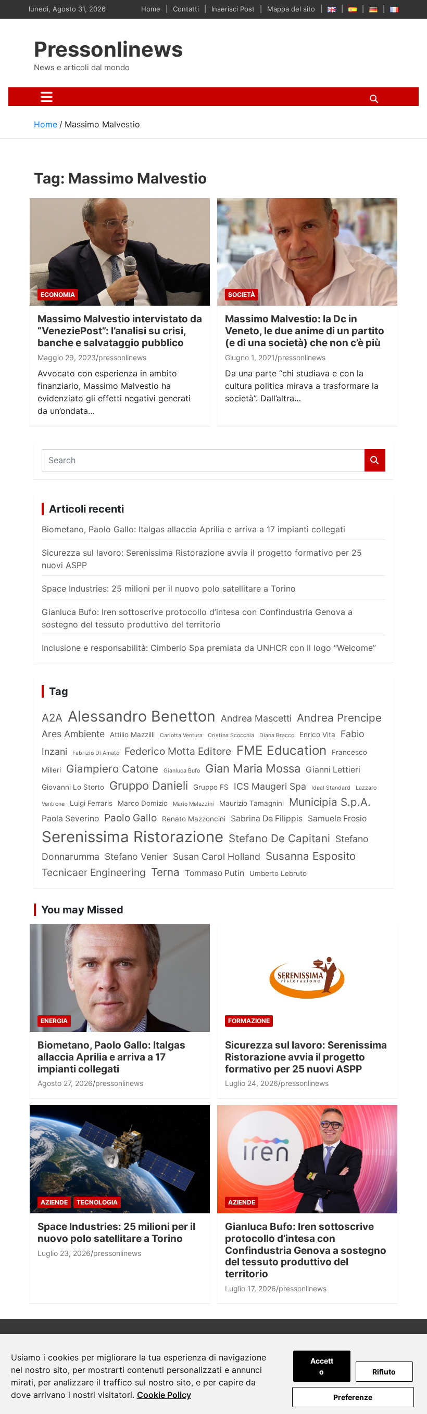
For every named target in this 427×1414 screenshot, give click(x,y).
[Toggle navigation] (46, 96)
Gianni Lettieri (333, 770)
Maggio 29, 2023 (66, 357)
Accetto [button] (321, 1366)
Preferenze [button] (352, 1397)
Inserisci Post (233, 9)
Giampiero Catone (112, 768)
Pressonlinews (108, 49)
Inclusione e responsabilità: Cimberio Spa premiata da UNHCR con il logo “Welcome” (209, 648)
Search (375, 460)
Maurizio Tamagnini (251, 803)
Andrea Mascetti (256, 718)
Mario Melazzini (193, 804)
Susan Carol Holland (216, 856)
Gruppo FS (211, 787)
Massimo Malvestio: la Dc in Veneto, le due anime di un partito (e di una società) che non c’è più (304, 331)
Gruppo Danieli (148, 785)
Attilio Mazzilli (132, 734)
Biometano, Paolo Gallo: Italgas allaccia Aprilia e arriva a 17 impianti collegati (193, 529)
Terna (165, 872)
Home (150, 9)
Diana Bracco (276, 735)
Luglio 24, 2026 (251, 1083)
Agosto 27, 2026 (65, 1083)
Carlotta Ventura (181, 735)
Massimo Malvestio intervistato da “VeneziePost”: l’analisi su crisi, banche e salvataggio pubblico (119, 331)
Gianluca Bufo (182, 770)
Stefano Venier (136, 856)
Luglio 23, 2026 (64, 1253)
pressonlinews (122, 357)
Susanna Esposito (311, 855)
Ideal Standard (330, 787)
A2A (52, 717)
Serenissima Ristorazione (132, 837)
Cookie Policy (164, 1395)
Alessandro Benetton (142, 716)
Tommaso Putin (214, 873)
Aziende (54, 1202)
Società (241, 294)
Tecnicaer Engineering (94, 872)
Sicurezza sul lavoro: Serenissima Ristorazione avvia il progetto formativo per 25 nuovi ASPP (306, 1057)
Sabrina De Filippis (267, 818)
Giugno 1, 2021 (250, 357)
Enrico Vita (317, 734)
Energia (54, 1021)
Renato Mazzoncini (193, 819)
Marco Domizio (143, 803)
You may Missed (82, 910)
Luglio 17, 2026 (250, 1288)
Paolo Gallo (130, 817)
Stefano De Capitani (279, 838)
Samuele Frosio (337, 818)
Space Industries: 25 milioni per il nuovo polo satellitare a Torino (169, 588)
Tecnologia (97, 1202)
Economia (58, 294)
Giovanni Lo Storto (73, 787)
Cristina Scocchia (231, 735)
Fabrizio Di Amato (95, 753)
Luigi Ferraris (91, 803)
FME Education (281, 750)
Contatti (186, 9)
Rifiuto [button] (384, 1371)
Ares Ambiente (73, 733)
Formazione (249, 1021)
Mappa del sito (291, 9)
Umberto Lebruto (278, 873)
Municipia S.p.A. (330, 801)
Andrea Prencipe (339, 717)
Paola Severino (70, 818)
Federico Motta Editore (177, 751)
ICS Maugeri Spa (270, 786)
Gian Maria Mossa (252, 768)
